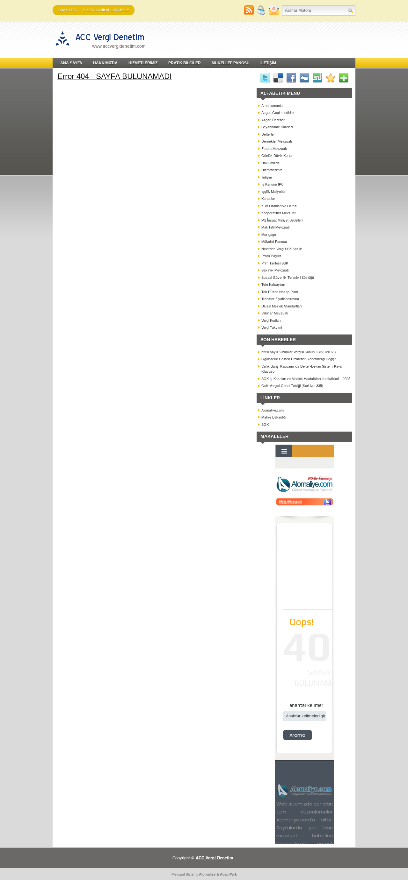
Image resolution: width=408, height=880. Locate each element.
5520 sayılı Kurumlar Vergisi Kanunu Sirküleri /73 (298, 351)
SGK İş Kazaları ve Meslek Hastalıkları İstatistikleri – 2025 (305, 378)
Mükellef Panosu (274, 241)
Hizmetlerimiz (271, 169)
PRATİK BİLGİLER (184, 63)
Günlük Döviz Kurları (277, 155)
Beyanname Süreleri (277, 126)
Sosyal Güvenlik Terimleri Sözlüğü (287, 277)
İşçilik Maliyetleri (273, 191)
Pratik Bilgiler (271, 255)
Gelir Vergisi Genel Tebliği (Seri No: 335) (292, 385)
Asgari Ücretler (273, 119)
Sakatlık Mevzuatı (274, 269)
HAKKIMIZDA (105, 63)
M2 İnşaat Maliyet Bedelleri (281, 219)
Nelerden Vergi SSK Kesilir (281, 248)
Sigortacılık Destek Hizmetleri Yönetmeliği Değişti (298, 358)
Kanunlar (268, 198)
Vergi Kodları (270, 320)
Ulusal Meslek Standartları (281, 305)
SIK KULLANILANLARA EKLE (106, 10)
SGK (265, 424)
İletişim (266, 177)
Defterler (268, 134)
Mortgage (268, 234)
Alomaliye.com (272, 409)
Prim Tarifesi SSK (274, 262)
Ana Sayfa (67, 10)
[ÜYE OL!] (262, 13)
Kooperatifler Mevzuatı (278, 212)
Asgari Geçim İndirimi (277, 112)
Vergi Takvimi (271, 327)
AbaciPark (228, 874)
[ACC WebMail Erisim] (274, 13)
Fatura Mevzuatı (274, 148)
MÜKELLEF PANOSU (231, 63)
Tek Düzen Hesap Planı (279, 291)
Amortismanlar (272, 105)
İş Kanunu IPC (272, 184)
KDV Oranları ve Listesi (279, 205)
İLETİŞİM (268, 63)
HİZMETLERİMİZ (142, 63)
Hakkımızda (270, 162)
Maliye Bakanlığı (273, 416)
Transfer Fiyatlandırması (280, 298)
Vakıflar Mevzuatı (274, 312)
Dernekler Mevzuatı (276, 141)
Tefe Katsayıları (273, 284)
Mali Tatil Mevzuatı (275, 226)
